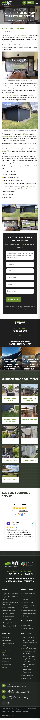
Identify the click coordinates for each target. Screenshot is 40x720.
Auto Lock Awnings (9, 608)
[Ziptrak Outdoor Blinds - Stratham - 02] (11, 210)
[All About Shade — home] (6, 3)
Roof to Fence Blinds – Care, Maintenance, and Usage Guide (30, 659)
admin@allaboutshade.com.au (16, 686)
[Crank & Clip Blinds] (10, 454)
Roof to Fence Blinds (9, 626)
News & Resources (28, 637)
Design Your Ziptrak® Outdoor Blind (29, 652)
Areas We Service (28, 675)
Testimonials (7, 664)
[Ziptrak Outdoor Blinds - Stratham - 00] (11, 224)
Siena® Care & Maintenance (27, 671)
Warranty (6, 661)
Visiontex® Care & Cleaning (28, 606)
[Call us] (24, 3)
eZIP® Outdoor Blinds (10, 620)
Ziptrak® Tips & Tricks (29, 648)
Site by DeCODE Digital (8, 715)
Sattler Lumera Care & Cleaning (29, 615)
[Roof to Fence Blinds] (10, 435)
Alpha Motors (27, 625)
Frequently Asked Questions (8, 644)
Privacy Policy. (25, 310)
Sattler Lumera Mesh (29, 611)
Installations (7, 658)
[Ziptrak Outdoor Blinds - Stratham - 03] (29, 223)
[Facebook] (4, 703)
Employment (7, 640)
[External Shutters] (29, 454)
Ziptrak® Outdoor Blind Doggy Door (10, 603)
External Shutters (8, 614)
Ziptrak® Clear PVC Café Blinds (10, 598)
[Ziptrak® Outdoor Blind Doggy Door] (10, 414)
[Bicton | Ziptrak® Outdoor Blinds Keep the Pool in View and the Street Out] (22, 359)
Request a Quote (13, 299)
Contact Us (7, 667)
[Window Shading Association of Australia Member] (28, 564)
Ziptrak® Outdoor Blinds (19, 35)
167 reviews (23, 511)
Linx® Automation (28, 628)
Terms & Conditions (16, 712)
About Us (6, 637)
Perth (21, 189)
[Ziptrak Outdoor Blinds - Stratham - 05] (29, 210)
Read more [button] (10, 539)
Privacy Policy (5, 712)
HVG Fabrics (25, 134)
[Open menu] (37, 3)
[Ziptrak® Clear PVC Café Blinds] (29, 393)
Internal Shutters (8, 617)
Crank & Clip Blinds (9, 611)
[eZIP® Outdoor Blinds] (29, 414)
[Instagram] (8, 703)
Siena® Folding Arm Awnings (29, 665)
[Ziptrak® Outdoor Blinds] (10, 393)
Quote (30, 2)
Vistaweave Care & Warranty (29, 598)
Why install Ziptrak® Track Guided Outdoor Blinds (30, 642)
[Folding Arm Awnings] (10, 474)
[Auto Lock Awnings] (29, 435)
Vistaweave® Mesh (29, 594)
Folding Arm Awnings (10, 623)
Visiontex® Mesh (7, 136)
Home (9, 21)
